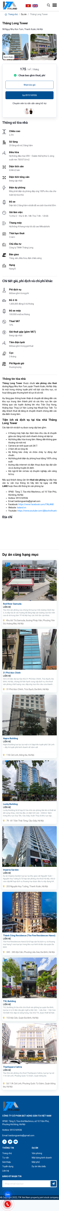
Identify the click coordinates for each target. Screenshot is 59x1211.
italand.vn (21, 507)
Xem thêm (9, 57)
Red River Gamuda (12, 604)
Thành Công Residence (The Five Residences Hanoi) (29, 935)
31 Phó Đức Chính (12, 673)
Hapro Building (10, 738)
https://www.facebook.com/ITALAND (36, 504)
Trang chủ (13, 14)
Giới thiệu (6, 1162)
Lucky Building (10, 804)
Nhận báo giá (29, 85)
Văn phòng (37, 1153)
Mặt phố (36, 1162)
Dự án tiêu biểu (39, 1166)
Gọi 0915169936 (29, 95)
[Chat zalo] (9, 1194)
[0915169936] (9, 1204)
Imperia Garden (11, 870)
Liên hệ (5, 1171)
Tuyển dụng (7, 1166)
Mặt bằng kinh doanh (42, 1157)
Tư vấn (5, 1157)
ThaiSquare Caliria (12, 1067)
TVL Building (9, 1001)
